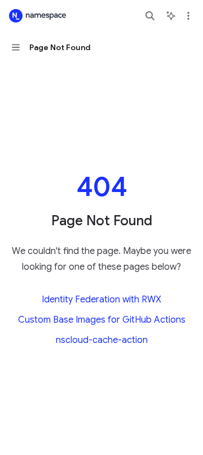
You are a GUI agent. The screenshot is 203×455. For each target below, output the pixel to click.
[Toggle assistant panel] (171, 16)
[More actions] (188, 16)
